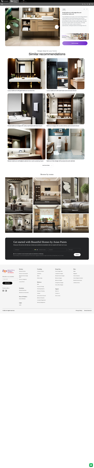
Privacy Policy (79, 310)
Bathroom (75, 229)
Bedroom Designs (58, 278)
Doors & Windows (22, 298)
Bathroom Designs (58, 280)
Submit (77, 254)
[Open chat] (91, 465)
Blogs (74, 271)
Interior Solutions (76, 275)
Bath (38, 284)
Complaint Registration (41, 300)
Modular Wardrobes (22, 290)
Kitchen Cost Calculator (23, 273)
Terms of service (88, 310)
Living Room (19, 210)
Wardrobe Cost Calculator (24, 292)
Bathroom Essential (40, 297)
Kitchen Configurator (23, 279)
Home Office (47, 229)
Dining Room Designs (59, 282)
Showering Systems (40, 288)
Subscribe (7, 283)
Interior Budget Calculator (78, 278)
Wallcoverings (39, 278)
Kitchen (47, 201)
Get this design (75, 43)
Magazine (75, 273)
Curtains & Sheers (40, 271)
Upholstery (39, 273)
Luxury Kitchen (22, 281)
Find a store (64, 35)
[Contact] (85, 4)
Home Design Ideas (58, 271)
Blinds (38, 275)
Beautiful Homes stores (77, 280)
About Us (57, 291)
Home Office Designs (59, 284)
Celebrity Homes (76, 282)
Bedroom (75, 210)
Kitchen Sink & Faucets (41, 295)
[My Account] (87, 4)
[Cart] (92, 4)
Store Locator (57, 295)
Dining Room (19, 229)
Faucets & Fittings (40, 286)
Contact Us (57, 293)
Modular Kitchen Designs (59, 275)
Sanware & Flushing (40, 291)
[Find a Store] (89, 4)
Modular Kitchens (22, 271)
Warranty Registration (41, 302)
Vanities (38, 293)
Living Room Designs (59, 273)
